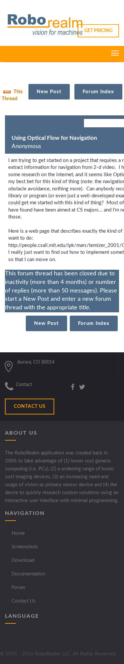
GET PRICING (98, 30)
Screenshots (25, 546)
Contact (24, 384)
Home (18, 533)
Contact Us (24, 601)
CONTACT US (30, 406)
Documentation (28, 573)
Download (23, 560)
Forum (18, 587)
